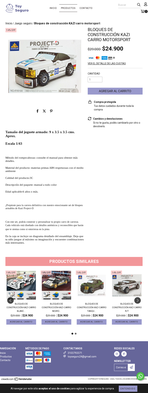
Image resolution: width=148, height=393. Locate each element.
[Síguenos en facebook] (124, 354)
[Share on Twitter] (44, 111)
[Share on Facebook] (37, 111)
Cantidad (94, 73)
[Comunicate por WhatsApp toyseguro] (140, 376)
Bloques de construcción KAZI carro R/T (127, 307)
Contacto (86, 8)
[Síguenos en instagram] (116, 354)
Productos (68, 8)
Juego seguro (23, 23)
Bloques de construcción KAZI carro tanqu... (91, 307)
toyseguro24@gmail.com (82, 356)
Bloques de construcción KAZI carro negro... (56, 307)
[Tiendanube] (16, 380)
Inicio (53, 8)
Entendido (128, 388)
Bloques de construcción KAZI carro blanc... (21, 307)
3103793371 (75, 352)
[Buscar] (139, 5)
